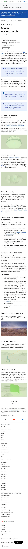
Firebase (3, 529)
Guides (19, 22)
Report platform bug (5, 510)
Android (3, 426)
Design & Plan (13, 20)
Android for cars (4, 468)
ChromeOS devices (5, 466)
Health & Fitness (4, 450)
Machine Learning (5, 447)
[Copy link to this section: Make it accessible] (16, 341)
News (2, 435)
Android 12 (3, 487)
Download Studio (4, 502)
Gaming (3, 445)
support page (4, 15)
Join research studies (5, 516)
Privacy (2, 454)
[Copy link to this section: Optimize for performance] (23, 253)
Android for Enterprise (6, 429)
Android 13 (3, 485)
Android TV (3, 471)
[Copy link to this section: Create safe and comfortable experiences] (12, 220)
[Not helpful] (12, 25)
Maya (20, 210)
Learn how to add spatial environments (14, 125)
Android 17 (3, 476)
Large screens (4, 462)
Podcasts (3, 439)
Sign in (24, 1)
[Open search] (18, 1)
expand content (10, 234)
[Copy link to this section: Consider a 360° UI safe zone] (24, 313)
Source (2, 433)
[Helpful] (10, 25)
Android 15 (3, 481)
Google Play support (5, 514)
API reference (4, 499)
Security (3, 431)
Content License (14, 410)
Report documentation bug (7, 512)
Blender (15, 210)
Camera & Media (4, 452)
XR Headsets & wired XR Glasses (12, 7)
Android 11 (3, 489)
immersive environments (15, 157)
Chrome (3, 527)
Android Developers (5, 20)
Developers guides (5, 497)
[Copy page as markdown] (7, 35)
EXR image (3, 166)
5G (1, 456)
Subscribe (18, 542)
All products (4, 534)
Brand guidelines (14, 538)
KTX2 (7, 302)
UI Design (4, 5)
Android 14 (3, 483)
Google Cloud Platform (6, 531)
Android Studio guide (5, 495)
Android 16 (3, 478)
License (7, 538)
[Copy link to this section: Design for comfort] (17, 370)
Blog (2, 437)
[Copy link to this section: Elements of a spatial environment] (12, 118)
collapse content (20, 232)
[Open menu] (2, 1)
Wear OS (3, 464)
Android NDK (4, 504)
